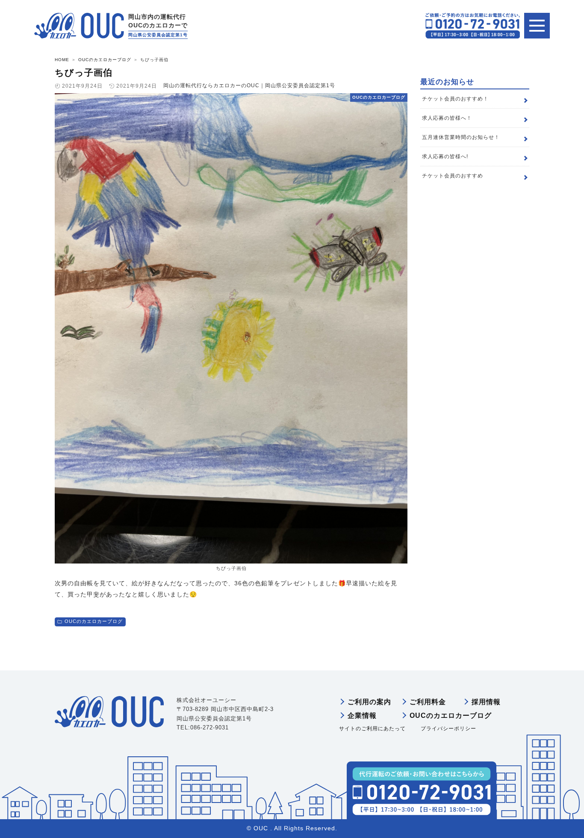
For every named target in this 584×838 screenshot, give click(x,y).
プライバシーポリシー (448, 729)
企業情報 (362, 715)
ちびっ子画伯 (83, 72)
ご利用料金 (428, 701)
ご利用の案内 (369, 701)
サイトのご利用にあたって (372, 729)
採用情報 (486, 701)
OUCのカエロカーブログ (94, 621)
